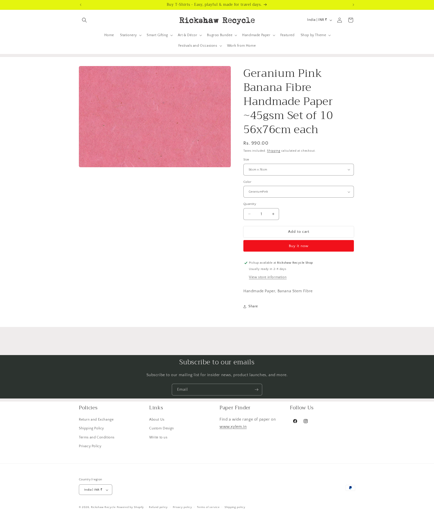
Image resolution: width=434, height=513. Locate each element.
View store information (268, 277)
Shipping (273, 150)
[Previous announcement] (80, 5)
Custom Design (161, 429)
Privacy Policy (90, 446)
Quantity (249, 204)
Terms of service (208, 507)
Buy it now (298, 246)
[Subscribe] (256, 389)
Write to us (158, 437)
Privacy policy (182, 507)
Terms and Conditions (97, 437)
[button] (84, 20)
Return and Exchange (96, 420)
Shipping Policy (91, 429)
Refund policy (158, 507)
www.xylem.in (233, 426)
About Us (157, 420)
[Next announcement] (353, 5)
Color (247, 182)
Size (246, 159)
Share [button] (253, 306)
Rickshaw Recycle (103, 507)
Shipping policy (235, 507)
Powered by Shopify (130, 507)
